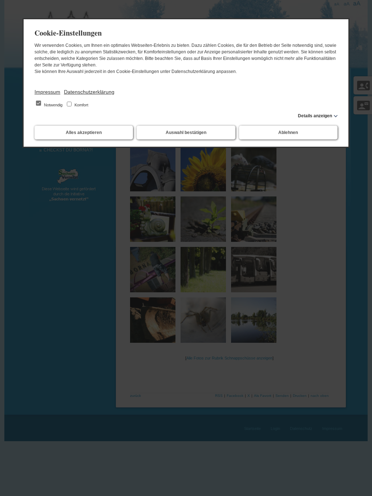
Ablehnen (288, 132)
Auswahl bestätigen (186, 132)
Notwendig (53, 105)
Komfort (80, 105)
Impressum (47, 92)
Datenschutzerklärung (89, 92)
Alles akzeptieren (84, 132)
